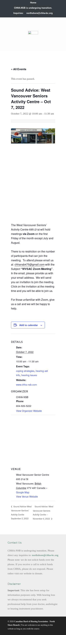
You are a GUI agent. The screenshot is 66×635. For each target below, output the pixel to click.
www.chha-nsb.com (26, 384)
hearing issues (29, 375)
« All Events (18, 69)
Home (33, 2)
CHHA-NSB (33, 25)
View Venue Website (27, 496)
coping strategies (25, 371)
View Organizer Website (29, 410)
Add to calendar (28, 325)
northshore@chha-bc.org (39, 13)
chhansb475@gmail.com (30, 264)
